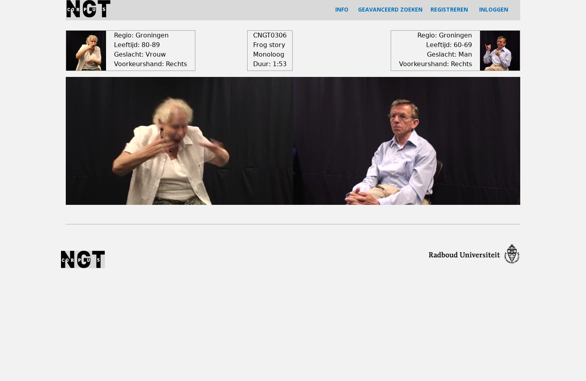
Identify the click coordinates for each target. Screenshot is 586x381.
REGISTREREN (449, 9)
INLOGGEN (493, 9)
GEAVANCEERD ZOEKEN (390, 9)
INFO (341, 9)
